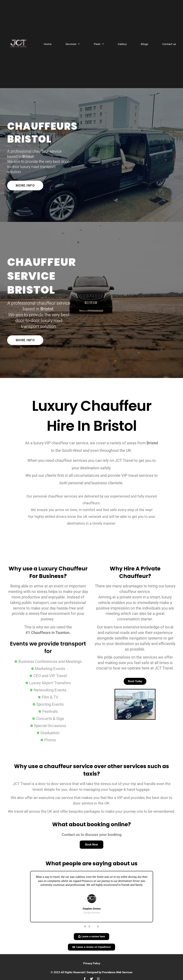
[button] (8, 896)
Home (48, 44)
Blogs (144, 44)
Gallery (122, 44)
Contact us (169, 44)
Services (71, 44)
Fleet (97, 44)
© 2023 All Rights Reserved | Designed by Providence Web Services (91, 972)
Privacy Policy (91, 963)
